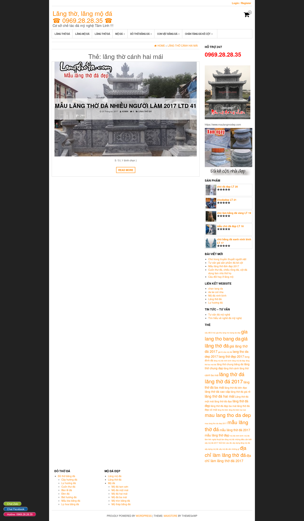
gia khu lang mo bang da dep (228, 332)
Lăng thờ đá (62, 34)
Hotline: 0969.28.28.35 (20, 514)
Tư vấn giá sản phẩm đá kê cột (225, 262)
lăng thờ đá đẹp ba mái (223, 406)
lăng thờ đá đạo (223, 401)
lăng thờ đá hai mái (219, 396)
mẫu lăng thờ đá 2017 (235, 429)
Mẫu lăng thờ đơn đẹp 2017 (223, 266)
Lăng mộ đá (82, 34)
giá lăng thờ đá (226, 342)
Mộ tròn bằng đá (121, 500)
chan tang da (215, 288)
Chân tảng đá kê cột (198, 34)
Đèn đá (65, 493)
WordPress (144, 515)
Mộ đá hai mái (119, 493)
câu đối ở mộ (210, 332)
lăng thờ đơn (223, 410)
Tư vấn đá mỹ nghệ (219, 314)
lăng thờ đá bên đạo (236, 387)
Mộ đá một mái (120, 490)
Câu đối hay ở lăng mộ (220, 276)
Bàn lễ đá (66, 490)
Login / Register (241, 3)
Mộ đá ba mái (119, 497)
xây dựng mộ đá (211, 449)
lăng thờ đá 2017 (224, 381)
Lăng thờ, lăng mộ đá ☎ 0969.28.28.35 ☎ (82, 17)
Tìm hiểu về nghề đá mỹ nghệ (225, 318)
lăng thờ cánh (231, 368)
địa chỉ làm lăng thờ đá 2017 (228, 458)
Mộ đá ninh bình (217, 295)
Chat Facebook (15, 509)
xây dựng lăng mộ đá (241, 443)
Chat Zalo (12, 504)
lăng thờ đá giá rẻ (240, 391)
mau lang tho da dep (228, 414)
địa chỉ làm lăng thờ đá (225, 451)
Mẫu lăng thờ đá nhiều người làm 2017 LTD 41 (126, 106)
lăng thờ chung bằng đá (230, 364)
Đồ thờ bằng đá (140, 34)
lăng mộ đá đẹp (238, 360)
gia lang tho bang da (226, 335)
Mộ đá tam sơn (120, 486)
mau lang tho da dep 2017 (216, 423)
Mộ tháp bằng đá (121, 504)
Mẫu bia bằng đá (70, 500)
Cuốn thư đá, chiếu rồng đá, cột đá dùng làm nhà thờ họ (227, 271)
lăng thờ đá (231, 374)
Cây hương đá (69, 479)
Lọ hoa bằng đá (70, 504)
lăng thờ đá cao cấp (217, 391)
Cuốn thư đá (68, 486)
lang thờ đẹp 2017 (231, 356)
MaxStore (170, 515)
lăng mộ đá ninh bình (223, 360)
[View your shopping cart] (247, 15)
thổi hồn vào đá (225, 443)
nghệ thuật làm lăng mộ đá (223, 439)
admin (125, 111)
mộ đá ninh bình (236, 435)
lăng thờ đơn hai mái (237, 410)
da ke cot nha (215, 292)
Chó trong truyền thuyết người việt (227, 259)
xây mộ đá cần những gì (229, 449)
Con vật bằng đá (167, 34)
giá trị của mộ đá (225, 352)
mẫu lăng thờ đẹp (217, 435)
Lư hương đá (215, 302)
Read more (125, 170)
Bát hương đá (69, 497)
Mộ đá (119, 34)
